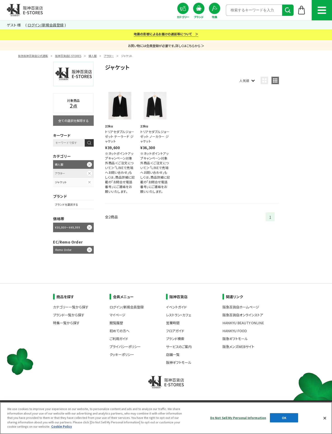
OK (284, 417)
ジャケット (61, 182)
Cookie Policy (61, 426)
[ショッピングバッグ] (301, 10)
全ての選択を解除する (73, 120)
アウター (109, 56)
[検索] (288, 10)
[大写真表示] (264, 80)
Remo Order (63, 250)
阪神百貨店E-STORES (68, 56)
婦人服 (93, 56)
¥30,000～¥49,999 (67, 227)
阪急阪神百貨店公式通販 (33, 56)
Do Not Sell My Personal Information (238, 417)
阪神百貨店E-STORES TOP (25, 10)
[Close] (325, 418)
